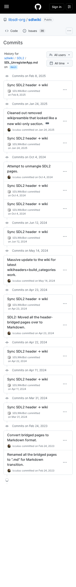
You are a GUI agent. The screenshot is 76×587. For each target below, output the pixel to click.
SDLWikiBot (19, 90)
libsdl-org (16, 19)
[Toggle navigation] (6, 6)
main (13, 67)
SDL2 (20, 58)
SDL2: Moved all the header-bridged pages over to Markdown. (30, 322)
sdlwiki (34, 19)
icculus (16, 129)
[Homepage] (38, 6)
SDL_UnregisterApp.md (21, 62)
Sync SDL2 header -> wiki (27, 85)
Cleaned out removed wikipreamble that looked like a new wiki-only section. (32, 118)
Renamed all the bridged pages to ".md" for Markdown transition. (32, 459)
